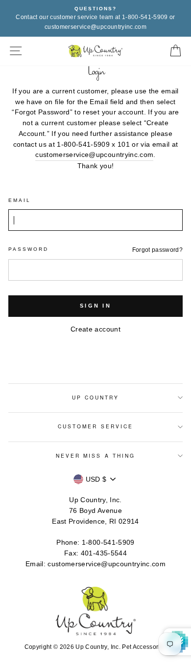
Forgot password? (157, 250)
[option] (95, 18)
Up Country (95, 397)
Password (28, 249)
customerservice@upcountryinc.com (94, 154)
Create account (95, 329)
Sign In (95, 306)
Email (19, 200)
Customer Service (95, 426)
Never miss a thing (95, 455)
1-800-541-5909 (108, 542)
